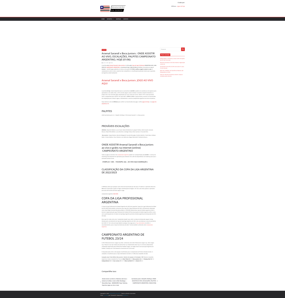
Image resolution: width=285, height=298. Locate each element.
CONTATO (125, 19)
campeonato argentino (123, 154)
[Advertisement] (142, 32)
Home (103, 19)
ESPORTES (109, 19)
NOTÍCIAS (118, 19)
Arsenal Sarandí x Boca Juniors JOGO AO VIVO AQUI (127, 82)
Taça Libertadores (140, 223)
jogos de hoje (181, 6)
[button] (113, 19)
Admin (111, 62)
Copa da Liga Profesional (138, 65)
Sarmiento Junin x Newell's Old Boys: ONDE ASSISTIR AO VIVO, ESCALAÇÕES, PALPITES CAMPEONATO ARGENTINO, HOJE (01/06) (144, 281)
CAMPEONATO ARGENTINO (113, 67)
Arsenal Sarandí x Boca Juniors (117, 65)
